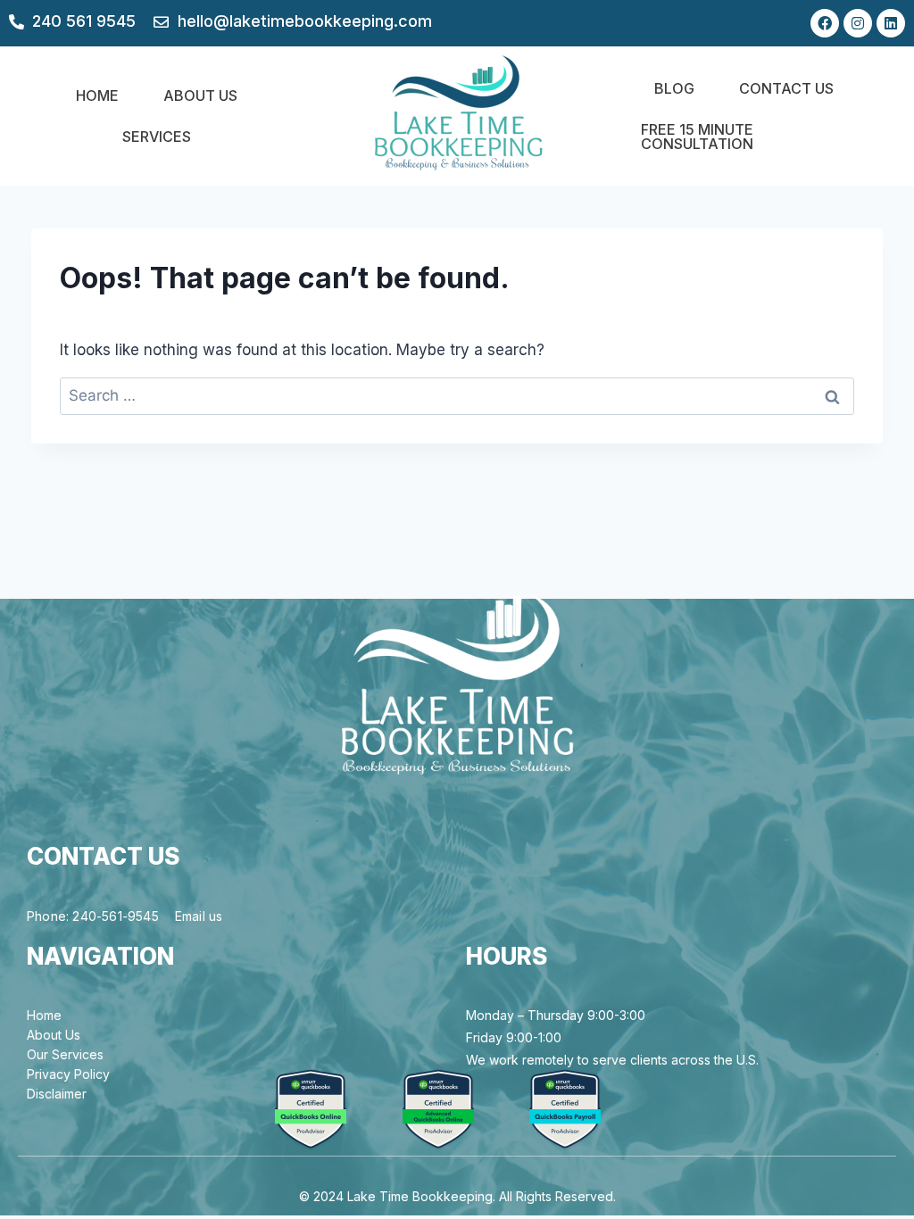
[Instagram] (857, 23)
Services (156, 136)
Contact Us (786, 88)
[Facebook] (824, 23)
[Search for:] (457, 395)
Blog (674, 88)
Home (97, 95)
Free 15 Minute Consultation (697, 136)
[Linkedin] (891, 23)
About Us (200, 95)
